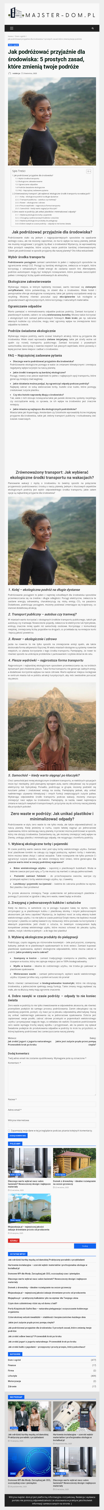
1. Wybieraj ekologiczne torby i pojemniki (35, 215)
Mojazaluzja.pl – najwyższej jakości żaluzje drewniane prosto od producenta (29, 1208)
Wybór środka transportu (28, 178)
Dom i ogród (13, 45)
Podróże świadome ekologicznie (31, 187)
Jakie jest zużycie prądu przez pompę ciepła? (76, 1041)
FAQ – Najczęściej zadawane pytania (33, 190)
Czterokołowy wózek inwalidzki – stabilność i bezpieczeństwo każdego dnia (47, 1317)
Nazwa (12, 1099)
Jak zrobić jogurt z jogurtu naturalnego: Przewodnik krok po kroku (30, 1041)
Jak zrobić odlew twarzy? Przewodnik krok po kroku (34, 1336)
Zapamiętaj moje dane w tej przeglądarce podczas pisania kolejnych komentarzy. (51, 1130)
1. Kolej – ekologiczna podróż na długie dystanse (38, 196)
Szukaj (13, 1241)
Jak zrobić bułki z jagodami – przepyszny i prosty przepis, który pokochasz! (46, 1347)
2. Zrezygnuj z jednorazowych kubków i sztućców (38, 218)
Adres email (15, 1109)
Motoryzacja (14, 1381)
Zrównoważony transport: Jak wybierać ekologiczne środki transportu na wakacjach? (52, 193)
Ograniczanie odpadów (28, 184)
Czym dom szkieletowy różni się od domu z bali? (32, 1303)
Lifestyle (12, 1376)
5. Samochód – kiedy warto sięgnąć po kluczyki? (37, 208)
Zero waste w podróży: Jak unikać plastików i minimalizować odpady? (45, 211)
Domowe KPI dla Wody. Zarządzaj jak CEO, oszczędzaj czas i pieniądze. (44, 1273)
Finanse (12, 1365)
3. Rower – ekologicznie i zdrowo (31, 202)
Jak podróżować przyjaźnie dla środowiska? (33, 175)
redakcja (16, 73)
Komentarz (14, 1062)
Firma (11, 1370)
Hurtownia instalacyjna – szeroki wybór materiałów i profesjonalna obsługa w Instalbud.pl (74, 1416)
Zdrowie (12, 1386)
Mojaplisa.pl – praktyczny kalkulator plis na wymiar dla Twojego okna (43, 1298)
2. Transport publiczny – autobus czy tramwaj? (37, 199)
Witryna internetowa (18, 1120)
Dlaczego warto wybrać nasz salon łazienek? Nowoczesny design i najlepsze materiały (29, 1163)
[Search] (93, 28)
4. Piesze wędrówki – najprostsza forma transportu (39, 205)
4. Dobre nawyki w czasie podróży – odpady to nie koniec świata (44, 223)
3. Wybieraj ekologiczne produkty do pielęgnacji (37, 220)
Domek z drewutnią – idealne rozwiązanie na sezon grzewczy (74, 1163)
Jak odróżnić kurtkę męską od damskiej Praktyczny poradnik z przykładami (46, 1260)
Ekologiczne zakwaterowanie (30, 181)
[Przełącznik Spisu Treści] (87, 171)
